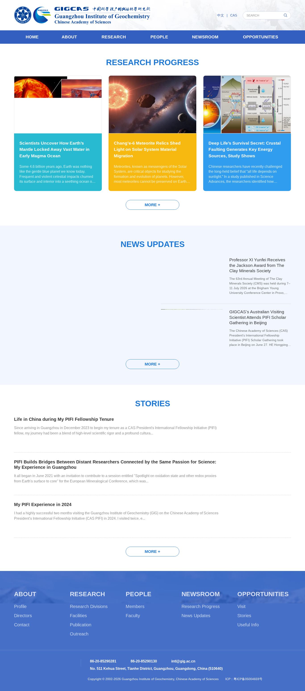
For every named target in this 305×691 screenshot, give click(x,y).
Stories (244, 615)
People (159, 37)
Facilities (78, 615)
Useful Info (248, 624)
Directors (23, 615)
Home (32, 37)
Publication (80, 624)
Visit (241, 606)
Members (135, 606)
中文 (220, 15)
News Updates (196, 615)
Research (114, 37)
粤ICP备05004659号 (248, 679)
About (69, 37)
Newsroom (205, 37)
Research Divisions (89, 606)
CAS (233, 15)
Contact (21, 624)
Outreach (79, 633)
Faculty (133, 615)
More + (152, 205)
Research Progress (201, 606)
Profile (20, 606)
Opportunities (260, 37)
